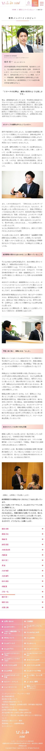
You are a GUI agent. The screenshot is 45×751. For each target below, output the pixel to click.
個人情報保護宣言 (8, 696)
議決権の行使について (9, 699)
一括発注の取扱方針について (12, 702)
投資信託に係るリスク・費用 (12, 721)
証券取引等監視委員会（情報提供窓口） (16, 710)
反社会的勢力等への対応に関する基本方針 (16, 712)
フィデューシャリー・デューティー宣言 (16, 694)
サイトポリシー (7, 726)
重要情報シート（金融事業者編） (13, 723)
